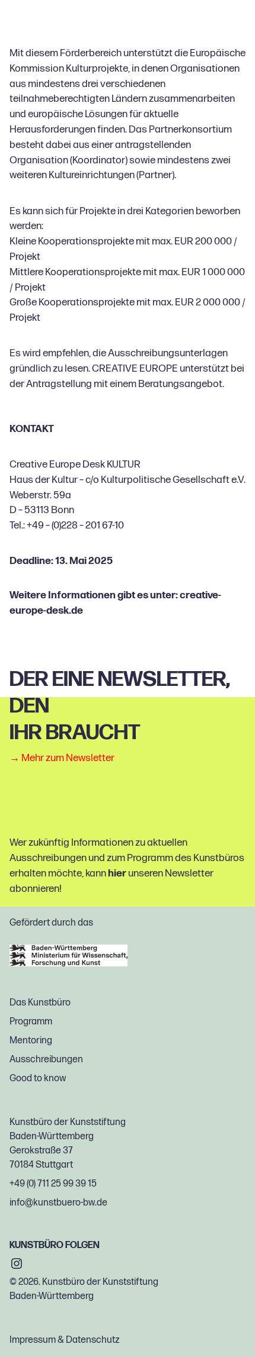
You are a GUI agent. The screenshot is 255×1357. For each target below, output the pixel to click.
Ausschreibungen (46, 1059)
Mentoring (30, 1040)
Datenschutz (93, 1340)
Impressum (32, 1340)
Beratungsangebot (180, 384)
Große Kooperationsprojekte (72, 302)
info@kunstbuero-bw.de (58, 1202)
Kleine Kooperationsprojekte (71, 241)
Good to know (37, 1078)
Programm (30, 1021)
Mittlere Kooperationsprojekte (75, 272)
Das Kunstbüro (40, 1002)
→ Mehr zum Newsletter (61, 758)
